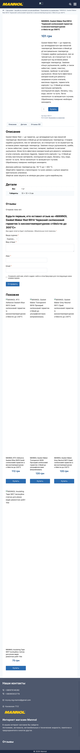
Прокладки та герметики (57, 118)
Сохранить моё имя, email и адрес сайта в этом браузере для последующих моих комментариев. (40, 277)
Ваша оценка (12, 235)
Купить (53, 109)
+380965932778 (12, 694)
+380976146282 (12, 690)
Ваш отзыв (11, 242)
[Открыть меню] (75, 4)
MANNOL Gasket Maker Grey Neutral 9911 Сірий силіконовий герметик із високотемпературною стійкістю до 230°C (63, 462)
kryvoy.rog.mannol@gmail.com (18, 700)
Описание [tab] (12, 124)
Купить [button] (16, 481)
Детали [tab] (24, 124)
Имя (8, 256)
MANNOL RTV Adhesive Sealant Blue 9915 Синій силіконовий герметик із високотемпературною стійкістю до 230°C (15, 462)
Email (9, 266)
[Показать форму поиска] (68, 4)
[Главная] (3, 10)
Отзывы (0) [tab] (36, 124)
